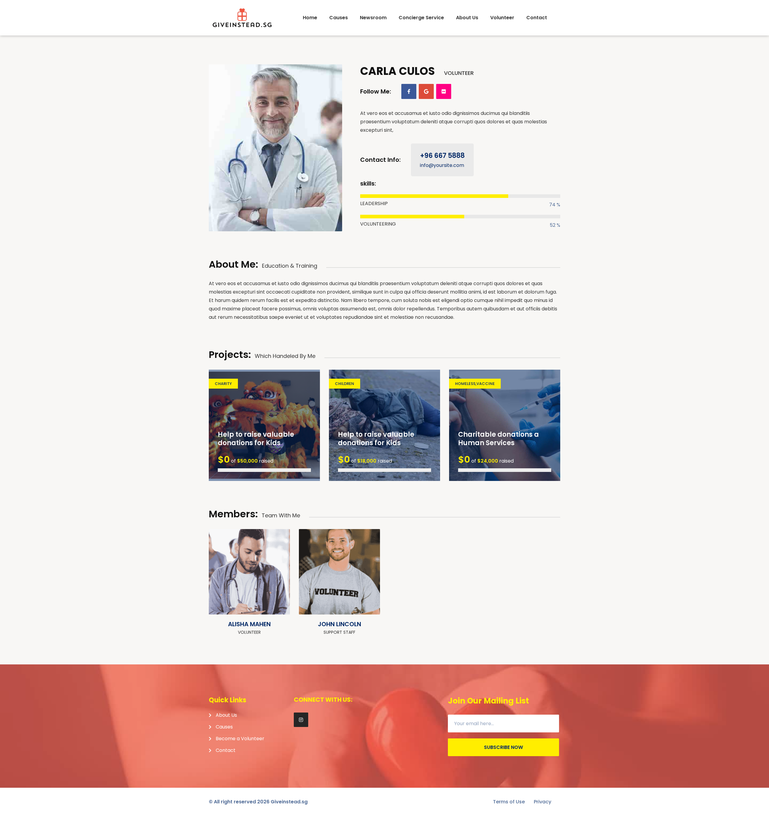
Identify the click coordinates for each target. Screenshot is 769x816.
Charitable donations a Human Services (498, 439)
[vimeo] (367, 588)
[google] (426, 91)
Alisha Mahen (249, 624)
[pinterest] (277, 602)
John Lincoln (339, 624)
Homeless (465, 383)
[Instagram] (301, 720)
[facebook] (408, 91)
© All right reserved (239, 801)
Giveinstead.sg (289, 801)
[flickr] (443, 91)
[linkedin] (367, 602)
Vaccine (485, 383)
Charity (223, 383)
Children (344, 383)
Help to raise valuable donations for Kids (256, 439)
